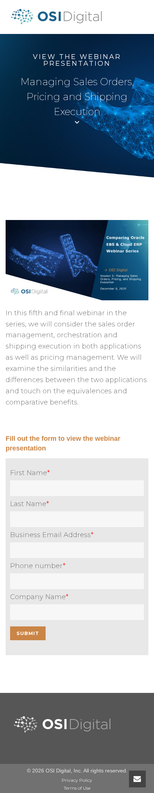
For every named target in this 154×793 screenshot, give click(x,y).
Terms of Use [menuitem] (77, 788)
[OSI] (58, 24)
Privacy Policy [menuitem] (77, 780)
